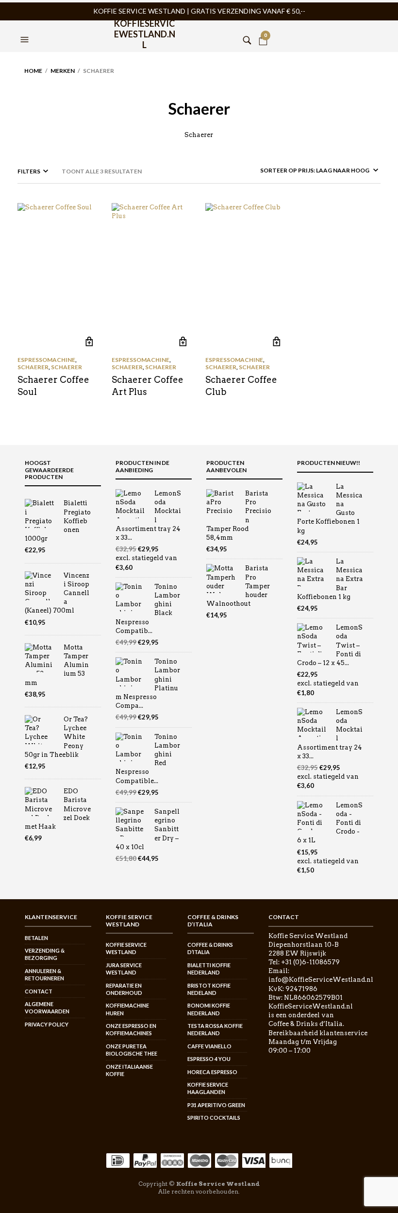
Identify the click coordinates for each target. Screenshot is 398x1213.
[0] (263, 27)
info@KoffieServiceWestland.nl (320, 979)
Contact (38, 991)
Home (33, 70)
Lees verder (89, 341)
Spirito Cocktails (213, 1117)
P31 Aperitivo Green (216, 1105)
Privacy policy (46, 1024)
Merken (62, 70)
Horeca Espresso (212, 1072)
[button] (26, 27)
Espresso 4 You (209, 1059)
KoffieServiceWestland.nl (144, 30)
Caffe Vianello (209, 1046)
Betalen (36, 938)
